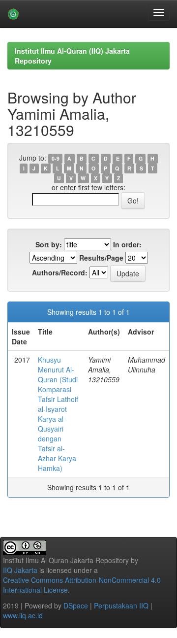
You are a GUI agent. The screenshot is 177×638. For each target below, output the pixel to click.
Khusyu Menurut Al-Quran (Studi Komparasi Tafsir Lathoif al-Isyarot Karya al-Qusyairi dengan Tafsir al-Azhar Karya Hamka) (58, 414)
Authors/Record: (60, 272)
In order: (127, 244)
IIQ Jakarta (20, 570)
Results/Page (101, 258)
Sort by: (48, 244)
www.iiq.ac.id (23, 615)
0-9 (55, 158)
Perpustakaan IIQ (121, 605)
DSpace (75, 605)
